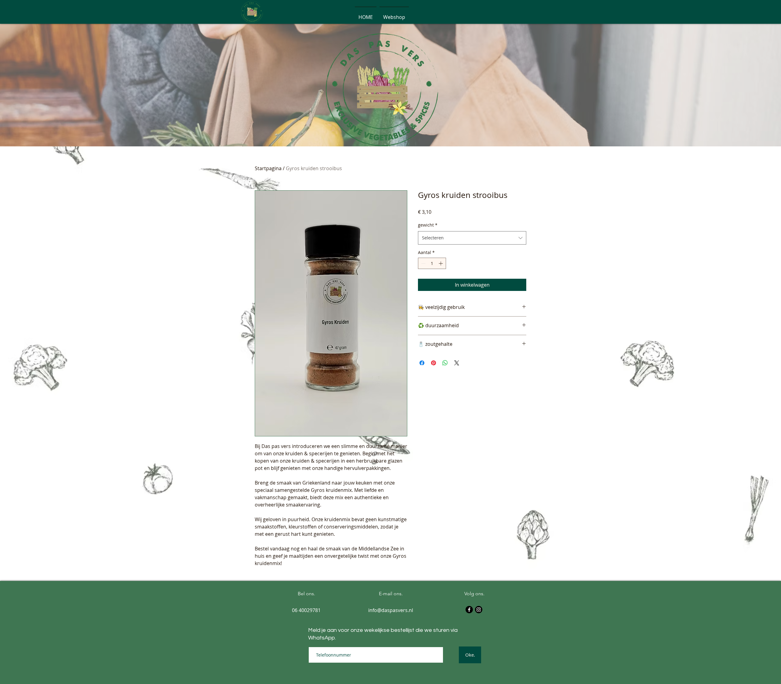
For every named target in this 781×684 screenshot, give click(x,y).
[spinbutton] (431, 263)
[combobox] (472, 238)
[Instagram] (478, 609)
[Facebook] (469, 609)
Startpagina (268, 168)
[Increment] (441, 263)
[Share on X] (456, 363)
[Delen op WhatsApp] (445, 363)
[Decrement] (422, 263)
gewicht (427, 225)
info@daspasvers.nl (390, 610)
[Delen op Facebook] (422, 363)
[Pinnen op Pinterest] (433, 363)
